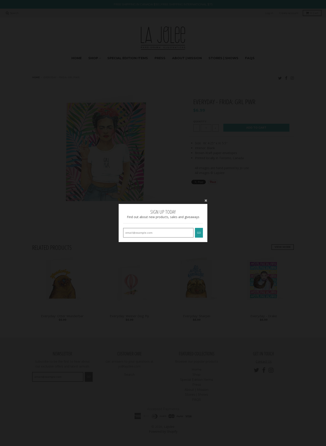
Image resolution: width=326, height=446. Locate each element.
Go (199, 232)
